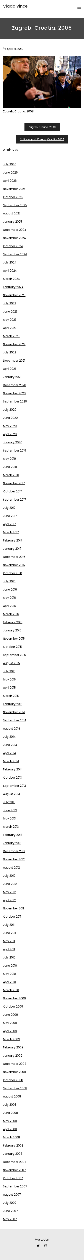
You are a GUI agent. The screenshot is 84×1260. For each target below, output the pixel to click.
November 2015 (14, 639)
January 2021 (12, 377)
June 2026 (10, 172)
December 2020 (14, 385)
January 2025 (12, 222)
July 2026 (9, 164)
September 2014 (14, 720)
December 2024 (14, 230)
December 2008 (14, 1064)
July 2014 (9, 737)
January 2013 (12, 843)
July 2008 (10, 1105)
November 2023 (14, 295)
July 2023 (9, 303)
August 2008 (12, 1096)
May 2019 (9, 459)
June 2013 (10, 810)
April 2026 (10, 181)
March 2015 (11, 696)
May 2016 (9, 598)
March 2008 (11, 1137)
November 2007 (14, 1170)
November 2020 (14, 393)
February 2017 (12, 540)
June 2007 (10, 1211)
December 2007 (14, 1162)
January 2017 (12, 549)
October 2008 (13, 1080)
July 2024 (10, 262)
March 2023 (11, 336)
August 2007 (12, 1195)
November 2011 (13, 908)
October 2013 (12, 778)
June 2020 (10, 418)
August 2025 (12, 213)
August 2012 (11, 867)
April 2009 (10, 1031)
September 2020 (15, 401)
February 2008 (13, 1145)
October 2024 (13, 246)
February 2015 (12, 704)
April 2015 (9, 688)
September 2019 (14, 450)
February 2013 (12, 835)
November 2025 (14, 189)
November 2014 (14, 712)
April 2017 (9, 524)
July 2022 (9, 352)
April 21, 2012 (15, 49)
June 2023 (10, 311)
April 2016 (9, 606)
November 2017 (14, 483)
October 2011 (12, 917)
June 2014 (10, 745)
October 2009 (13, 1006)
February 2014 (13, 769)
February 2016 (12, 622)
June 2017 (10, 516)
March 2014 (11, 761)
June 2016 (10, 589)
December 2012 (14, 851)
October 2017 (12, 491)
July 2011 (8, 925)
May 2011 (9, 941)
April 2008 (10, 1129)
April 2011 (9, 949)
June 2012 (10, 884)
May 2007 (10, 1219)
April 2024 (10, 271)
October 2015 (12, 647)
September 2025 (15, 205)
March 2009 (11, 1039)
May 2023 (10, 320)
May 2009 (10, 1023)
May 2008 (10, 1121)
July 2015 (9, 671)
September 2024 (15, 254)
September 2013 (14, 786)
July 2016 (9, 581)
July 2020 (9, 410)
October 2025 (13, 197)
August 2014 (11, 728)
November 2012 (14, 859)
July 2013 (9, 802)
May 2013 (9, 818)
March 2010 (11, 990)
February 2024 (13, 287)
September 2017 (14, 500)
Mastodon (42, 1240)
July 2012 (9, 876)
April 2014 (9, 753)
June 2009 (10, 1015)
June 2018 (10, 467)
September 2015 (14, 655)
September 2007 (15, 1186)
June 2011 (9, 933)
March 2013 (11, 827)
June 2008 (10, 1113)
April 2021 (9, 369)
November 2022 (14, 344)
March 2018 (11, 475)
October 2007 (13, 1178)
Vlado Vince (15, 6)
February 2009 (13, 1047)
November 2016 (14, 565)
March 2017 (11, 532)
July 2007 (10, 1203)
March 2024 (11, 279)
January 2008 (12, 1154)
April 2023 (10, 328)
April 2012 (9, 900)
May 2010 (9, 974)
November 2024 (14, 238)
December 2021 (14, 361)
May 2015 (9, 679)
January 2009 (12, 1056)
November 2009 (14, 998)
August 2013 (11, 794)
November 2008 (14, 1072)
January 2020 (12, 442)
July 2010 (9, 957)
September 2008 (15, 1088)
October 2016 (12, 573)
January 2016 (12, 630)
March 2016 (11, 614)
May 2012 (9, 892)
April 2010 (9, 982)
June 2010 (10, 966)
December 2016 (14, 557)
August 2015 (11, 663)
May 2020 (10, 426)
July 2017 (9, 508)
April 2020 (10, 434)
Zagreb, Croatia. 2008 (42, 127)
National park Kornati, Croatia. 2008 (42, 139)
